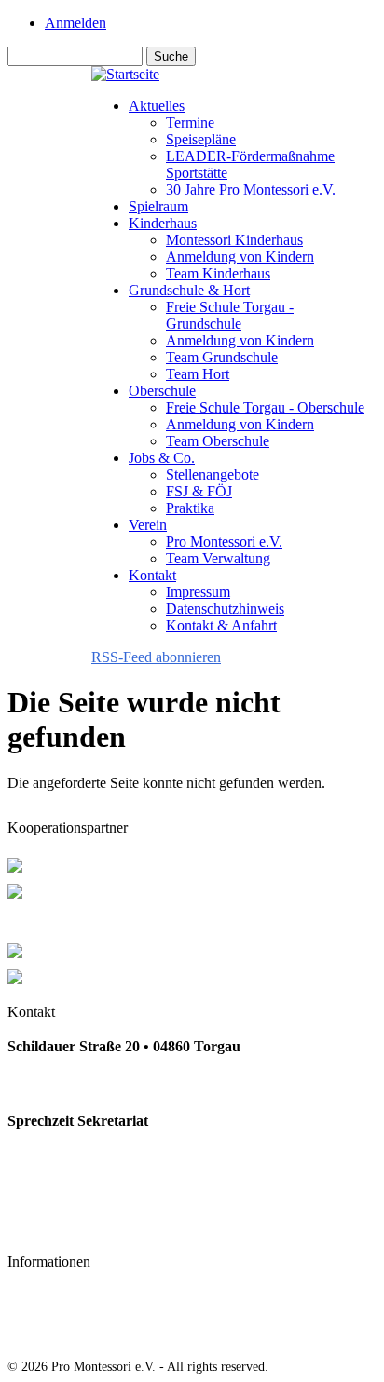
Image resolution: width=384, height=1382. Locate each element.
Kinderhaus (163, 223)
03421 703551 (50, 1083)
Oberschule (162, 391)
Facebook (38, 1227)
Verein (148, 525)
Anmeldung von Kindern (240, 256)
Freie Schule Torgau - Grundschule (230, 315)
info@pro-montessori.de (83, 1190)
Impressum (198, 592)
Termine (190, 122)
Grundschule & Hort (189, 290)
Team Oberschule (217, 441)
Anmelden (75, 23)
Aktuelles (157, 106)
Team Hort (197, 374)
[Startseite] (125, 74)
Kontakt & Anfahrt (221, 625)
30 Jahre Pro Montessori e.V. (251, 189)
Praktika (190, 508)
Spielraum (158, 206)
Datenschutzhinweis (225, 608)
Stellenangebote (212, 474)
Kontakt (152, 575)
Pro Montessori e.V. (224, 541)
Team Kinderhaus (218, 273)
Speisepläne (201, 139)
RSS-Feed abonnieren (156, 657)
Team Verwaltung (218, 558)
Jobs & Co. (162, 458)
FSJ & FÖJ (199, 491)
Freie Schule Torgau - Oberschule (265, 407)
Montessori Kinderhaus (234, 240)
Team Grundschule (222, 357)
